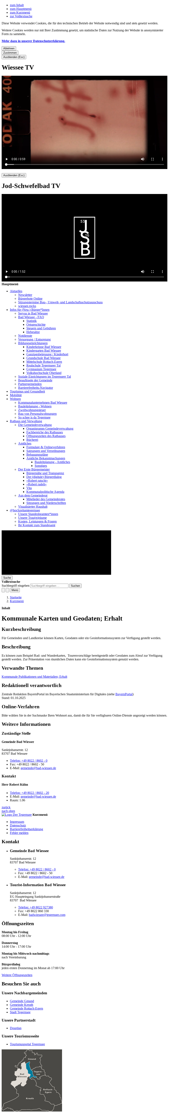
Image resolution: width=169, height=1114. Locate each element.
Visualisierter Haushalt (32, 506)
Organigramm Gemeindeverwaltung (49, 428)
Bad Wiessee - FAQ (31, 317)
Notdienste (25, 335)
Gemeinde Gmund (22, 1001)
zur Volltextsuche (21, 16)
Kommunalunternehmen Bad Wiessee (42, 402)
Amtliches (24, 443)
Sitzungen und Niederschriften (46, 503)
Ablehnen (8, 48)
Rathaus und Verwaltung (26, 421)
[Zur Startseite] (56, 573)
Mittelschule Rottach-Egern (44, 361)
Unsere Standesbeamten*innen (38, 514)
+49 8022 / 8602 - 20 (29, 793)
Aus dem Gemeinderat (32, 495)
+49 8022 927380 (35, 907)
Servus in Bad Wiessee (33, 313)
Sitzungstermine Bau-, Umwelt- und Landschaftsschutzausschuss (60, 302)
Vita (29, 488)
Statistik (31, 321)
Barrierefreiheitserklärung (26, 829)
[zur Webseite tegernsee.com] (17, 814)
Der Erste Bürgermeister (34, 469)
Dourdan (15, 1028)
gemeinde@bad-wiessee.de (38, 768)
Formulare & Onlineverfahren (45, 447)
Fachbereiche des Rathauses (44, 432)
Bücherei (32, 439)
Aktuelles (16, 291)
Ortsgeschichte (36, 324)
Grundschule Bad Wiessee (43, 358)
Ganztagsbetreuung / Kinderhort (47, 354)
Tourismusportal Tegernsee (27, 1044)
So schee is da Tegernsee (34, 417)
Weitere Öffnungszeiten (17, 975)
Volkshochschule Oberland (43, 373)
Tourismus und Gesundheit (27, 391)
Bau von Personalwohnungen (37, 413)
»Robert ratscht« (37, 480)
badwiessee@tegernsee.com (47, 915)
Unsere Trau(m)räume (32, 517)
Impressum (17, 821)
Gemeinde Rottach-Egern (26, 1008)
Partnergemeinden (30, 384)
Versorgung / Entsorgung (34, 339)
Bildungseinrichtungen (33, 343)
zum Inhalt (17, 5)
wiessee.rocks (27, 306)
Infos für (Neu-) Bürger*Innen (29, 309)
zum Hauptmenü (21, 9)
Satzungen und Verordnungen (45, 451)
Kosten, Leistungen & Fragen (37, 521)
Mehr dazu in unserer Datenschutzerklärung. (33, 41)
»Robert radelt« (36, 484)
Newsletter (25, 295)
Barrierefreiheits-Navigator (35, 387)
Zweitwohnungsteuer (32, 410)
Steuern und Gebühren (41, 328)
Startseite (16, 597)
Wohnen (15, 399)
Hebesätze (33, 332)
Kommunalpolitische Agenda (45, 491)
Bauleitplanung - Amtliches (52, 462)
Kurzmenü (17, 601)
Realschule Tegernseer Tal (43, 365)
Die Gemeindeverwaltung (35, 425)
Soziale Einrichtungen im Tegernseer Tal (44, 376)
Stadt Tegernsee (20, 1012)
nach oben (8, 811)
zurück (6, 807)
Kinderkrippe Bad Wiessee (43, 347)
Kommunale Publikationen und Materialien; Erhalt (34, 676)
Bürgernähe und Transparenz (45, 473)
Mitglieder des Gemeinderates (45, 499)
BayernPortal (124, 694)
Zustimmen (10, 52)
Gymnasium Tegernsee (41, 369)
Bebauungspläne (37, 454)
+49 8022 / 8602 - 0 (28, 760)
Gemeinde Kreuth (21, 1004)
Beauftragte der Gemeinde (35, 380)
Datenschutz (18, 825)
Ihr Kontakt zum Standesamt (36, 525)
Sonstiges (41, 465)
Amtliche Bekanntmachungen (45, 458)
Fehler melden (19, 833)
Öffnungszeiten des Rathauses (46, 436)
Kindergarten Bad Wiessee (43, 350)
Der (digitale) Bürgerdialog (44, 477)
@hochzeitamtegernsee (25, 510)
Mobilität (16, 395)
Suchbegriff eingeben (15, 585)
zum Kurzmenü (20, 12)
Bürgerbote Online (30, 298)
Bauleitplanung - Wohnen (35, 406)
